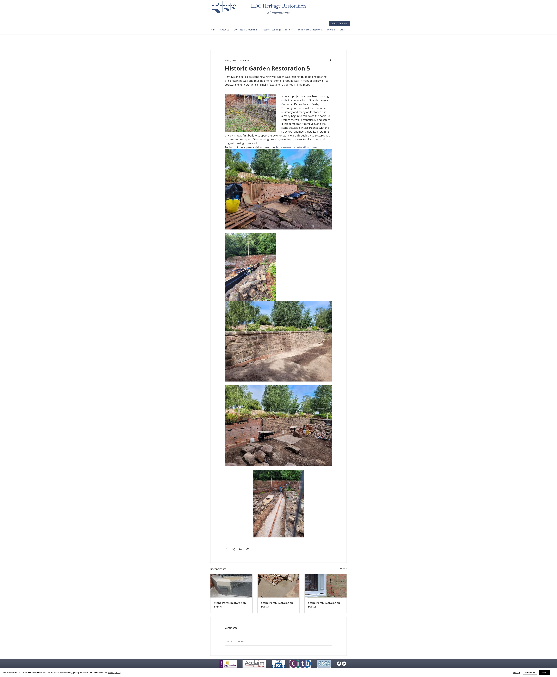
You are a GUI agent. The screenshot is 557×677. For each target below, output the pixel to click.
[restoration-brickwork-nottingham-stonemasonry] (326, 586)
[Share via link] (247, 549)
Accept (544, 672)
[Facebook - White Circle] (339, 663)
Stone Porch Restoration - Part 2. (325, 604)
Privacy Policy (114, 672)
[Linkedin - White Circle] (344, 663)
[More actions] (330, 60)
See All (343, 568)
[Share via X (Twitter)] (233, 549)
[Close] (553, 672)
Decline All (530, 672)
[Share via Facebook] (226, 549)
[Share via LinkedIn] (240, 549)
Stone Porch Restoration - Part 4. (230, 604)
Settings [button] (516, 672)
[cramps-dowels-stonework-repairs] (231, 586)
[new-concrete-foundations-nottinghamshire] (279, 586)
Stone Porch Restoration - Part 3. (278, 604)
